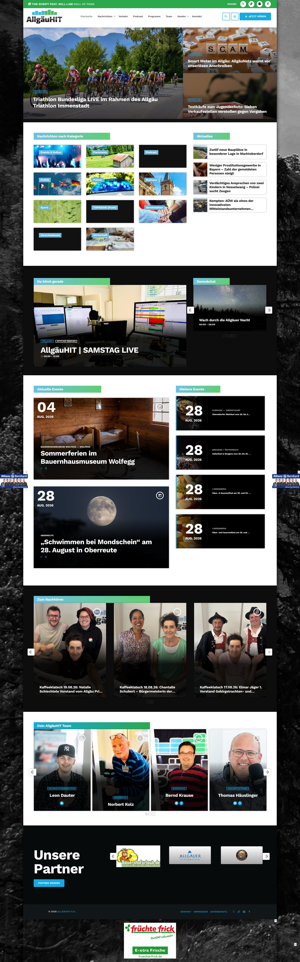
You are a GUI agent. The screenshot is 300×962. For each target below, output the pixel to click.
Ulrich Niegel (179, 804)
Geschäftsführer (120, 788)
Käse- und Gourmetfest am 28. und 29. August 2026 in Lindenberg (231, 532)
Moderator (62, 788)
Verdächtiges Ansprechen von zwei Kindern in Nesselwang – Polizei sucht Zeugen (236, 187)
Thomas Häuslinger (121, 795)
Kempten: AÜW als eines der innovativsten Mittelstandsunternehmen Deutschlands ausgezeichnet (231, 207)
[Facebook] (268, 4)
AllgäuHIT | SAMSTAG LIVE (90, 350)
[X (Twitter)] (243, 4)
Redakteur (238, 797)
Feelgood (47, 341)
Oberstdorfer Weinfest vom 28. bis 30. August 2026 (231, 414)
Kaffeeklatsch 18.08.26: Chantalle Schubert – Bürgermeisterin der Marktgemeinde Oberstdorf (147, 691)
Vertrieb (179, 797)
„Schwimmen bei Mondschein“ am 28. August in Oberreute (96, 546)
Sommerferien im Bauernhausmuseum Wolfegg (88, 457)
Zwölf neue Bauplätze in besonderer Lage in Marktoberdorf (236, 152)
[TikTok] (251, 4)
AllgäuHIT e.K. (66, 911)
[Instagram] (260, 4)
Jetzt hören (255, 16)
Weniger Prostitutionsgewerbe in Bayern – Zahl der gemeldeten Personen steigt (235, 169)
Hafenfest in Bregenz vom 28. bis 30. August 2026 (231, 454)
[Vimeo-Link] (44, 16)
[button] (224, 335)
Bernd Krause (62, 795)
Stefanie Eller (238, 804)
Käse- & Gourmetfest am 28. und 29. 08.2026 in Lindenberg (231, 493)
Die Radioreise (211, 320)
